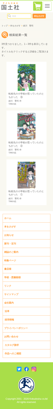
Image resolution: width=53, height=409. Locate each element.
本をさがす (39, 16)
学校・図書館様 (12, 277)
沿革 (7, 311)
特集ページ (10, 260)
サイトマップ (11, 294)
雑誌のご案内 (11, 252)
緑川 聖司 (14, 101)
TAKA (11, 104)
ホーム (7, 218)
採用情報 (9, 319)
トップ (4, 25)
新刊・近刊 (10, 243)
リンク (7, 286)
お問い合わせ (11, 336)
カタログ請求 (12, 345)
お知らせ (9, 235)
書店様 (7, 269)
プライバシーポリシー (16, 328)
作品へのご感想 (13, 353)
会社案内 (9, 302)
